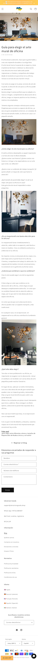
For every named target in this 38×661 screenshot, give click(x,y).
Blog (5, 533)
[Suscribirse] (31, 622)
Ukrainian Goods (16, 657)
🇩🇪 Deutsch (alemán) (11, 594)
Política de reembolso (11, 568)
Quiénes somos (9, 537)
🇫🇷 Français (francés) (11, 599)
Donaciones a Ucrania (11, 547)
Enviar (7, 490)
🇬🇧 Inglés (7, 590)
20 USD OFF (7, 658)
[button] (2, 9)
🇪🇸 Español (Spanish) (11, 603)
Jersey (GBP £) (11, 643)
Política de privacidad (11, 564)
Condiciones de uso (10, 577)
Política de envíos (10, 573)
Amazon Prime (9, 551)
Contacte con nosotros (11, 542)
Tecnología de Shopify (24, 657)
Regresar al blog (20, 443)
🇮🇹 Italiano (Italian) (10, 608)
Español (26, 643)
